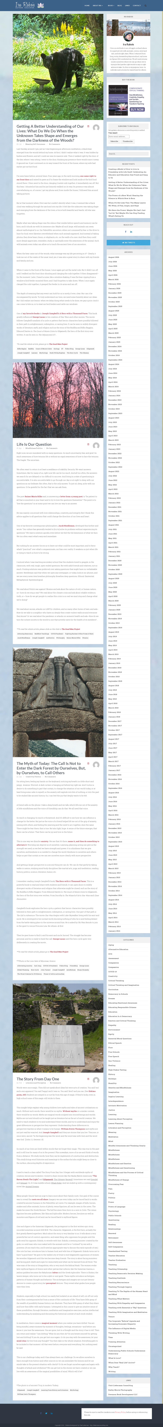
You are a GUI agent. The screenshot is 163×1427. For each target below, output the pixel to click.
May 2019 (112, 645)
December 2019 (114, 614)
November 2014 (115, 886)
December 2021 (114, 507)
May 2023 (112, 431)
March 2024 (113, 386)
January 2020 (114, 610)
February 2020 (114, 605)
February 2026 (114, 284)
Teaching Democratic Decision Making (125, 1273)
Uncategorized (114, 1346)
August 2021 (113, 525)
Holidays (112, 1079)
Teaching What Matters (119, 1299)
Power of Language (116, 1207)
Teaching (112, 1264)
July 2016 (112, 797)
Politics (39, 448)
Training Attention (116, 1342)
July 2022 (112, 476)
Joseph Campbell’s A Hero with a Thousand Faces (65, 313)
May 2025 (112, 324)
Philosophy (60, 638)
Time (110, 1337)
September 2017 (115, 735)
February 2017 (114, 766)
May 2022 (112, 485)
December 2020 (114, 560)
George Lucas (39, 317)
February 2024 (114, 391)
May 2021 (112, 538)
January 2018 (114, 717)
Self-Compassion (115, 1247)
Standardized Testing (117, 1251)
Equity (111, 1034)
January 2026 (114, 288)
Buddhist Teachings (42, 634)
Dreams (111, 998)
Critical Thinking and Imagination (123, 985)
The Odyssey (84, 353)
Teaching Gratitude (117, 1278)
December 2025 (114, 293)
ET (62, 349)
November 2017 (115, 726)
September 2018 (115, 681)
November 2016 (115, 779)
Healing (111, 1065)
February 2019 (114, 659)
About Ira (97, 5)
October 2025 (114, 302)
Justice (111, 1110)
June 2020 (112, 587)
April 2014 (112, 917)
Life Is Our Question (34, 444)
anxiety (44, 841)
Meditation (113, 1137)
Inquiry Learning (116, 1096)
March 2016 (113, 815)
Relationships (114, 1229)
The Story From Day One (38, 1078)
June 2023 (112, 427)
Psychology (113, 1211)
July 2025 (112, 315)
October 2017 (114, 730)
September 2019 (115, 627)
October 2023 (114, 409)
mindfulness (71, 970)
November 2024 (115, 351)
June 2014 (112, 908)
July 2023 (112, 422)
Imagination (113, 1092)
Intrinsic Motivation (117, 1105)
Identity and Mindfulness (119, 1088)
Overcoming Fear (116, 1184)
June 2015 (112, 855)
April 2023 (112, 436)
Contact (137, 5)
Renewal (112, 1233)
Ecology (57, 349)
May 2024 (112, 378)
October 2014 (114, 891)
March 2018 (113, 708)
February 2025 (114, 337)
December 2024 (114, 346)
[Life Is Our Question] (58, 400)
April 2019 (112, 650)
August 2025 (113, 311)
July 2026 (112, 262)
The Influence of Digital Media (122, 1328)
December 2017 (114, 721)
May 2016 (112, 806)
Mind (110, 1141)
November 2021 (115, 511)
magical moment (49, 1323)
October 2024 (114, 355)
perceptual (51, 1283)
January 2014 (114, 931)
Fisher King (69, 349)
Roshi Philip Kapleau (57, 353)
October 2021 (114, 516)
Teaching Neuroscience (118, 1282)
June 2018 (112, 694)
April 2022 (112, 489)
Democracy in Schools (118, 994)
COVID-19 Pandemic (50, 966)
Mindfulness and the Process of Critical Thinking (125, 1173)
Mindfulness (31, 448)
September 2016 (115, 788)
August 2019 (113, 632)
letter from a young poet (71, 496)
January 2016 (114, 824)
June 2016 (112, 801)
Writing (112, 1371)
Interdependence (116, 1101)
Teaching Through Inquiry (120, 1287)
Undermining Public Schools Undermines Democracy (126, 1352)
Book (110, 5)
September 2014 (115, 895)
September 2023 (115, 413)
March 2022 (113, 494)
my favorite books (31, 313)
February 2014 (114, 926)
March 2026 (113, 279)
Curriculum (113, 989)
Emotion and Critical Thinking (122, 1021)
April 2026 (112, 275)
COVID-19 (112, 972)
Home (87, 5)
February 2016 (114, 819)
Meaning (29, 144)
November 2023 (115, 404)
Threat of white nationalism (54, 974)
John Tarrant (45, 970)
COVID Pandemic (57, 634)
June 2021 (112, 534)
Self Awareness (39, 144)
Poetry (111, 1193)
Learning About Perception (120, 1119)
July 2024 (112, 369)
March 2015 (113, 868)
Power (111, 1202)
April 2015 (112, 864)
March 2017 (113, 761)
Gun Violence (114, 1061)
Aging (111, 945)
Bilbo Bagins (21, 349)
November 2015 (115, 833)
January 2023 (114, 449)
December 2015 (114, 828)
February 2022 (114, 498)
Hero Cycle (35, 970)
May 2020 (112, 592)
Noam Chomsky (83, 970)
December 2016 (114, 775)
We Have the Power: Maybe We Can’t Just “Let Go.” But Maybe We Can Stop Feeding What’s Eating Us (126, 213)
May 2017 (112, 752)
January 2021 (114, 556)
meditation (50, 638)
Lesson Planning (115, 1123)
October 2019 (114, 623)
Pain (110, 1189)
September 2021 (115, 520)
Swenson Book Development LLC (122, 1394)
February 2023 (114, 444)
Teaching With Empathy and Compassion (126, 1303)
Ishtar (55, 1272)
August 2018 (113, 685)
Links (127, 5)
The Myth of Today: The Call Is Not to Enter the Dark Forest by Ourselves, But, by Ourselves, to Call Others (51, 768)
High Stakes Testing (117, 1070)
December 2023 (114, 400)
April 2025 (112, 328)
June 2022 (112, 480)
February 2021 (114, 551)
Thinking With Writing (119, 1333)
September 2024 (115, 360)
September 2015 (115, 842)
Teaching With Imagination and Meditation (127, 1312)
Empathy (112, 1025)
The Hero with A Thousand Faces (71, 881)
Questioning (113, 1220)
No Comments (54, 144)
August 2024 (113, 364)
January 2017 (114, 770)
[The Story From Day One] (58, 1028)
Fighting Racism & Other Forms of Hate (79, 634)
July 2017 (112, 743)
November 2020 (115, 565)
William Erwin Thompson (73, 1129)
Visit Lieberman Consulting (120, 1385)
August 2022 (113, 471)
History (111, 1074)
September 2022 (115, 467)
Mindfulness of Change (118, 1180)
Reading (112, 1224)
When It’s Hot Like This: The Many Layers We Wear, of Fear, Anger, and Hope (127, 204)
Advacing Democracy (25, 634)
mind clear (21, 1341)
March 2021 (113, 547)
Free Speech (113, 1056)
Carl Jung (37, 966)
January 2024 (114, 395)
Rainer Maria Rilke (33, 496)
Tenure (111, 1316)
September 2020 (115, 574)
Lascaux (34, 353)
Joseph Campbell (23, 353)
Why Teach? (113, 1367)
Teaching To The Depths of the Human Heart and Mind (128, 1292)
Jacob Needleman (66, 526)
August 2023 (113, 418)
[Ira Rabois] (30, 5)
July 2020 (112, 583)
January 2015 (114, 877)
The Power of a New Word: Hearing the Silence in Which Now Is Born (125, 196)
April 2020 (112, 596)
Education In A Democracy (120, 1016)
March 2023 (113, 440)
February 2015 (114, 873)
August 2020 (113, 578)
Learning (112, 1114)
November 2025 (115, 297)
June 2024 (112, 373)
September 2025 (115, 306)
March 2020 (113, 601)
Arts (110, 954)
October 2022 (114, 462)
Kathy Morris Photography (120, 1390)
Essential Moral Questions (120, 1038)
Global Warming (23, 970)
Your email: (113, 133)
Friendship (74, 966)
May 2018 (112, 699)
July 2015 (112, 850)
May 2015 (112, 859)
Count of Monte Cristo (44, 349)
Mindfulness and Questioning (121, 1168)
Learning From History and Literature (54, 1390)
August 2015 (113, 846)
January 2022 (114, 502)
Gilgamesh (90, 349)
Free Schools (114, 1052)
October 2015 (114, 837)
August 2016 (113, 792)
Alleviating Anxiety (24, 966)
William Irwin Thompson (26, 1394)
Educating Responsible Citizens (122, 1007)
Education (112, 1012)
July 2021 (112, 529)
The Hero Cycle (72, 353)
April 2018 (112, 703)
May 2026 (112, 270)
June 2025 (112, 319)
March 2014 (113, 922)
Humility (112, 1083)
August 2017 (113, 739)
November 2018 (115, 672)
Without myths (70, 1111)
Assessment (113, 958)
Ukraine (85, 638)
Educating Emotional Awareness (122, 1003)
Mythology (43, 353)
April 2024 (112, 382)
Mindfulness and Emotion (119, 1163)
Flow (110, 1047)
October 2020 (114, 569)
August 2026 (113, 257)
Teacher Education (116, 1256)
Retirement (113, 1238)
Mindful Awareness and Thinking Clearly (126, 1146)
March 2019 (113, 654)
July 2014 (112, 904)
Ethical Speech (115, 1043)
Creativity (30, 777)
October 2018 (114, 676)
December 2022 (114, 453)
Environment (114, 1030)
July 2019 (112, 636)
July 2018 (112, 690)
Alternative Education (118, 949)
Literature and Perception (36, 1083)
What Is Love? (114, 1358)
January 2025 (114, 342)
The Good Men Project (58, 344)
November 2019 (115, 618)
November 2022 (115, 458)
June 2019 (112, 641)
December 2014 (114, 882)
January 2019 (114, 663)
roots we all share (40, 1199)
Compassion (113, 963)
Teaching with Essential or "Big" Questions (127, 1308)
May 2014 (112, 913)
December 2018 (114, 668)
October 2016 (114, 784)
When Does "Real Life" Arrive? (121, 1362)
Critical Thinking (116, 980)
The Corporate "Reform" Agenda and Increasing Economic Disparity (124, 1322)
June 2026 (112, 266)
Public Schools (114, 1215)
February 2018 (114, 712)
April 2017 (112, 757)
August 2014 (113, 900)
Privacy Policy (120, 1412)
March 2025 (113, 333)
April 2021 (112, 543)
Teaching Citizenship (117, 1269)
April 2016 (112, 810)
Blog (120, 5)
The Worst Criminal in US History (29, 974)
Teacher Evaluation (117, 1260)
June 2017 (112, 748)
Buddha (31, 349)
